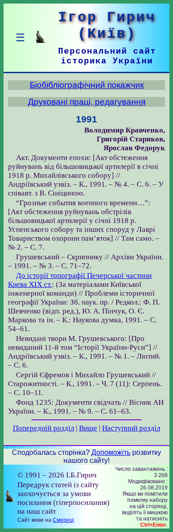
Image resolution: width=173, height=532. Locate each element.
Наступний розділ (131, 428)
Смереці (63, 520)
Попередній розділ (43, 428)
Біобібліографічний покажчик (87, 85)
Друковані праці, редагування (86, 101)
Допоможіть (110, 452)
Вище (88, 428)
